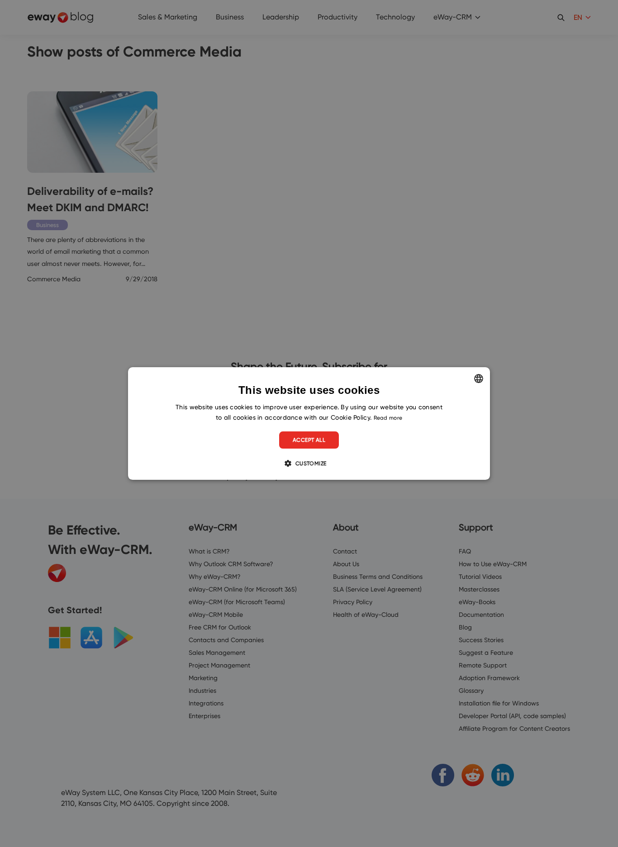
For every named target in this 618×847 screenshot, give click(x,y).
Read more (388, 417)
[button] (308, 463)
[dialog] (309, 423)
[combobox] (478, 378)
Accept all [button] (309, 439)
